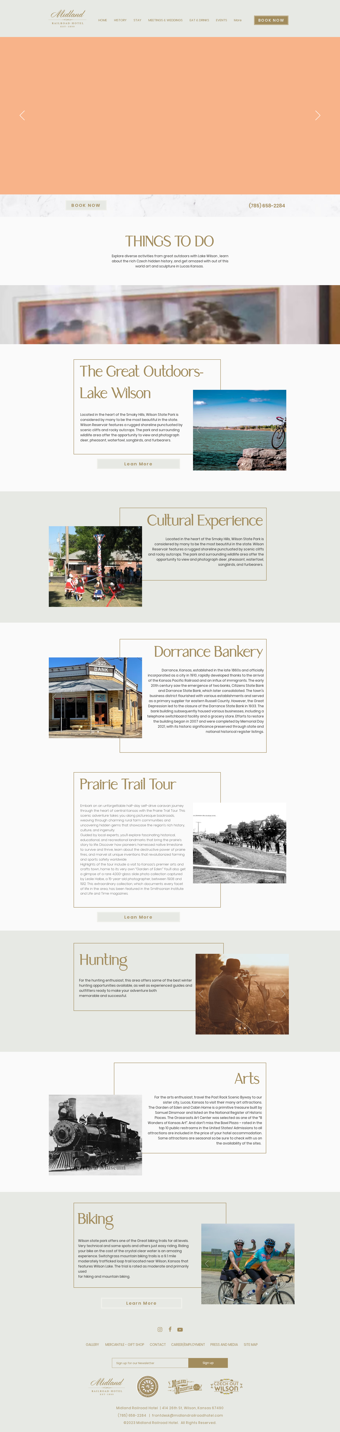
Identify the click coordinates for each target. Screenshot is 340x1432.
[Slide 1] (237, 464)
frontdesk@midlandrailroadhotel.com (187, 1415)
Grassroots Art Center (193, 1117)
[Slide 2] (242, 464)
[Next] (317, 116)
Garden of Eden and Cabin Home (183, 1107)
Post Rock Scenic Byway (231, 1097)
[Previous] (22, 116)
